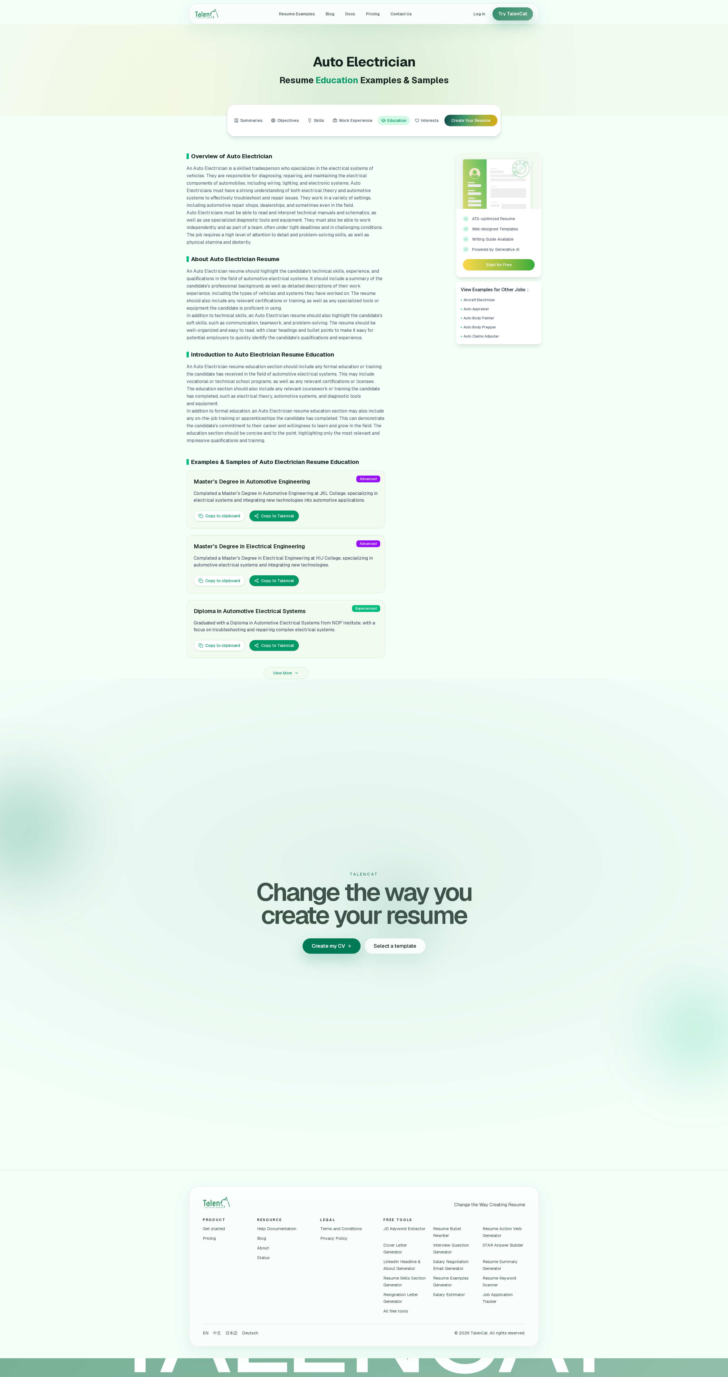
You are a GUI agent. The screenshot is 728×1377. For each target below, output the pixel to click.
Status (263, 1257)
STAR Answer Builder (503, 1245)
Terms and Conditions (341, 1228)
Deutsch (250, 1333)
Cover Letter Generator (395, 1249)
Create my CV (328, 946)
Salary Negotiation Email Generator (451, 1265)
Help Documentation (276, 1228)
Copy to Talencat (277, 515)
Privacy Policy (334, 1238)
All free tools (395, 1311)
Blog (330, 13)
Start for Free (499, 264)
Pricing (373, 13)
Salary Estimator (449, 1294)
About (263, 1248)
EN (205, 1333)
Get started (214, 1228)
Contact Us (401, 13)
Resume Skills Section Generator (404, 1282)
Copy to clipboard (222, 515)
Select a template (395, 946)
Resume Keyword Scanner (499, 1282)
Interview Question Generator (451, 1249)
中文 (217, 1333)
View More (282, 673)
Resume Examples (297, 13)
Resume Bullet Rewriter (447, 1232)
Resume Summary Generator (500, 1265)
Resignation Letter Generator (400, 1298)
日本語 (231, 1333)
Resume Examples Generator (451, 1282)
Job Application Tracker (498, 1298)
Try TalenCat (512, 14)
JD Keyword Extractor (404, 1228)
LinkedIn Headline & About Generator (402, 1265)
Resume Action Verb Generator (502, 1232)
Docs (350, 13)
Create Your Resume (471, 120)
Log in (479, 13)
